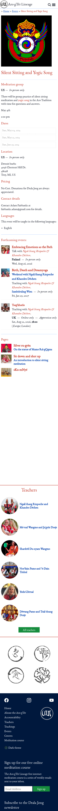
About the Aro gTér (15, 713)
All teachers (29, 630)
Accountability (12, 717)
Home (7, 708)
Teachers (9, 722)
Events (7, 731)
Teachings (9, 727)
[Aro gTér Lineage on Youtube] (51, 700)
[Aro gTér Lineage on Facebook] (6, 700)
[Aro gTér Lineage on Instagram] (29, 700)
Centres (8, 736)
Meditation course (14, 740)
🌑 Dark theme (12, 748)
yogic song (23, 100)
